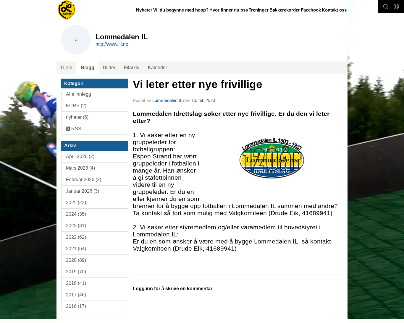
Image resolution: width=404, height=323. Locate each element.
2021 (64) (76, 248)
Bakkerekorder (284, 9)
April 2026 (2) (80, 156)
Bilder (109, 67)
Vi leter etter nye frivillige (197, 84)
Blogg (87, 67)
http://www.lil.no (112, 44)
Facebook (311, 9)
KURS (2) (76, 105)
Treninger (259, 9)
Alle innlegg (78, 94)
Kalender (157, 67)
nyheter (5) (77, 117)
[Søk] (385, 6)
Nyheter (144, 9)
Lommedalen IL (167, 100)
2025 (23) (76, 202)
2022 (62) (76, 237)
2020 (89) (76, 260)
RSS (75, 128)
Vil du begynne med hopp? (181, 9)
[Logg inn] (396, 6)
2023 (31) (76, 225)
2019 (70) (76, 271)
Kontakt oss (334, 9)
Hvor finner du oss (228, 9)
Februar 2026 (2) (83, 179)
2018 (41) (76, 283)
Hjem (66, 67)
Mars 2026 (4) (80, 168)
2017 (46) (76, 294)
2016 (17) (76, 306)
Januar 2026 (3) (82, 191)
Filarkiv (131, 67)
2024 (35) (76, 214)
